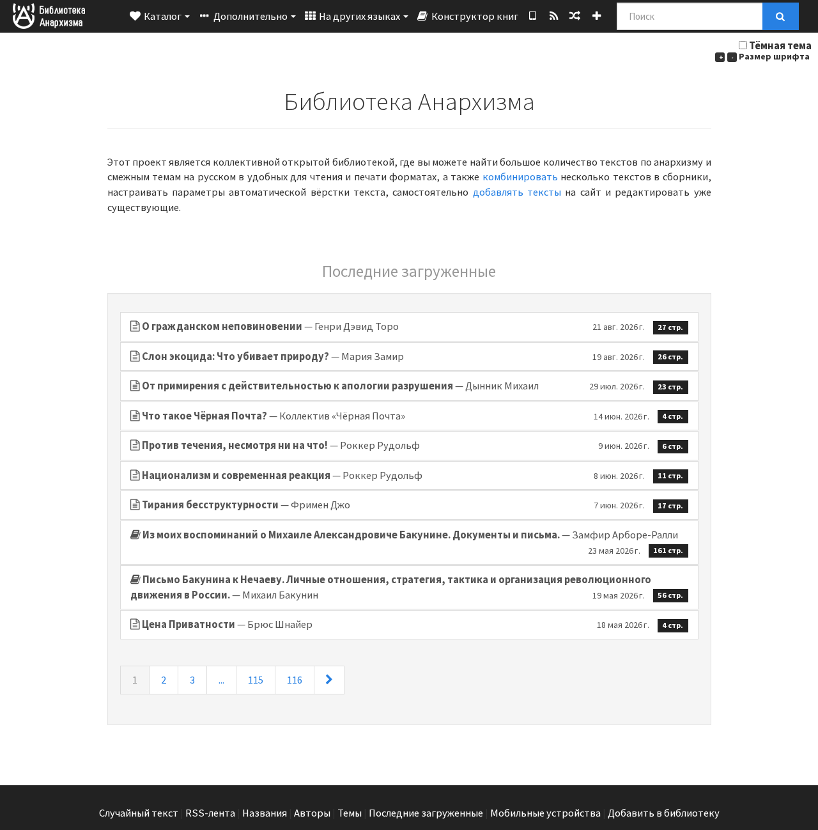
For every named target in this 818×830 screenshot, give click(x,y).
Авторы (312, 813)
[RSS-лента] (553, 16)
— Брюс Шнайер (413, 624)
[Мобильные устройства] (532, 16)
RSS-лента (210, 813)
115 (255, 680)
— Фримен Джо (413, 505)
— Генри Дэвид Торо (413, 326)
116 (294, 680)
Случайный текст (138, 813)
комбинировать (520, 177)
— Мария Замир (413, 356)
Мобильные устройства (545, 813)
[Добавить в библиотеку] (596, 16)
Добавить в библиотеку (664, 813)
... (221, 680)
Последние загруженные (426, 813)
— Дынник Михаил (413, 386)
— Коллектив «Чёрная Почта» (413, 416)
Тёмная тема (780, 45)
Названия (264, 813)
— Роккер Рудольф (413, 445)
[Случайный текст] (574, 16)
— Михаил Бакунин (407, 587)
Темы (349, 813)
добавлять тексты (517, 192)
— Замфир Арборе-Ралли (413, 542)
